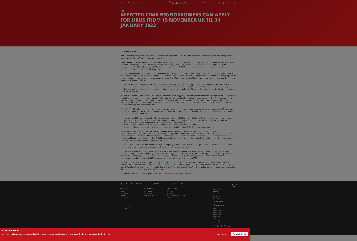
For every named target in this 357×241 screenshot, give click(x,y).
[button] (221, 234)
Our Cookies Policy (104, 234)
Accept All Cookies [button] (240, 234)
